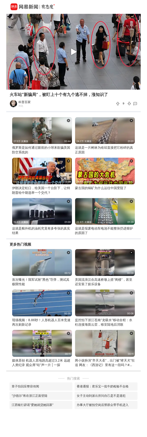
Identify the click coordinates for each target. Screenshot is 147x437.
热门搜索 (73, 378)
